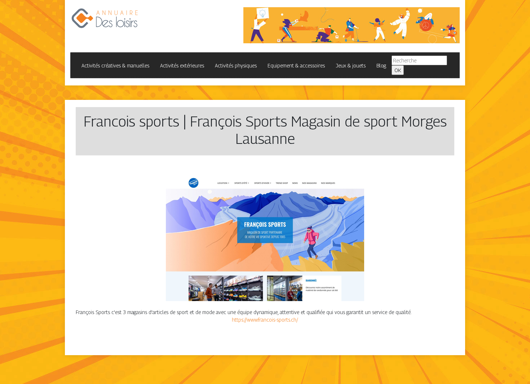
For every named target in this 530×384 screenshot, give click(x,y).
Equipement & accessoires (296, 65)
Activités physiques (236, 65)
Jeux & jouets (351, 65)
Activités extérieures (182, 65)
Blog (381, 65)
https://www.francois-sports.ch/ (265, 320)
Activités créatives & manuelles (115, 65)
